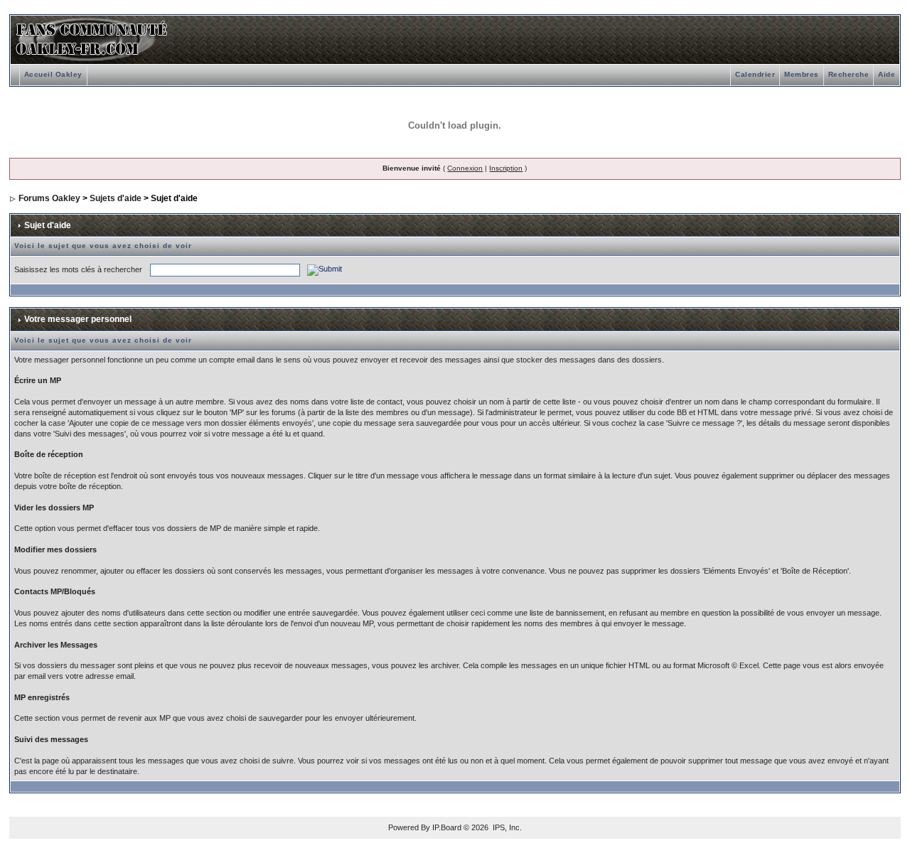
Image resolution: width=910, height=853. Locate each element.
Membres (801, 74)
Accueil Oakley (53, 74)
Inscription (506, 168)
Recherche (848, 74)
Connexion (465, 168)
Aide (886, 74)
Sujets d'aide (115, 198)
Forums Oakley (49, 198)
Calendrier (755, 74)
